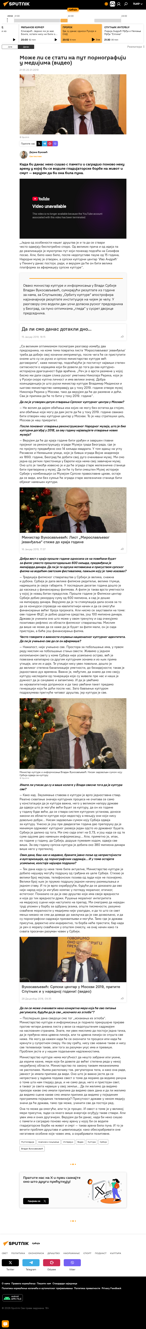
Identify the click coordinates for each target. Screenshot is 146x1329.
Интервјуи (68, 1142)
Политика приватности (87, 1288)
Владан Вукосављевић (32, 1148)
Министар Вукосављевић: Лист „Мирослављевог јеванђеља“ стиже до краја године (66, 539)
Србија (103, 1142)
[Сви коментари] (5, 1323)
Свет (5, 1253)
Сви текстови (35, 156)
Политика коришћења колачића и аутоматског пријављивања (37, 1288)
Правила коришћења (23, 1283)
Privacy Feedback (111, 1288)
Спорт (87, 1253)
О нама (6, 1283)
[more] (122, 336)
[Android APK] (13, 1298)
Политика (18, 1253)
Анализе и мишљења (48, 1142)
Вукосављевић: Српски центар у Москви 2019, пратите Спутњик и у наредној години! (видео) (71, 989)
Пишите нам (44, 1283)
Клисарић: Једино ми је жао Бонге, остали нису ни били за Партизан (38, 34)
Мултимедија (27, 1142)
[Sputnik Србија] (17, 7)
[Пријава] (118, 3)
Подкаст (100, 1253)
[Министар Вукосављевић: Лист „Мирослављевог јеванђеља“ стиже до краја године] (73, 510)
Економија (36, 1253)
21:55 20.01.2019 (29, 69)
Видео (80, 1142)
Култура (92, 1142)
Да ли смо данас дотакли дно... (57, 329)
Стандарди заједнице (65, 1283)
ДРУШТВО (54, 1253)
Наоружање (71, 1253)
